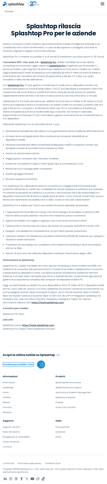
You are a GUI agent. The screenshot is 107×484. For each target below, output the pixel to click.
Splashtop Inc (48, 62)
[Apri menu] (102, 4)
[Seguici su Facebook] (21, 478)
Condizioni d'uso (53, 463)
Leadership (8, 387)
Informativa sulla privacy (30, 463)
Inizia (58, 420)
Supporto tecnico (11, 427)
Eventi (6, 392)
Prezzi (58, 436)
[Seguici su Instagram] (10, 478)
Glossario (7, 412)
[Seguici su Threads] (16, 478)
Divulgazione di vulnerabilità (16, 436)
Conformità (8, 463)
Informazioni (10, 376)
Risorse (6, 402)
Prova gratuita (62, 427)
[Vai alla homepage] (14, 4)
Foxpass (59, 402)
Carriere (7, 397)
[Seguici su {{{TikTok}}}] (43, 478)
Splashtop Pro (57, 65)
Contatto (7, 407)
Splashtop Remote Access (68, 382)
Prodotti (60, 376)
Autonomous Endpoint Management (73, 392)
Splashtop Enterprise (65, 397)
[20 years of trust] (32, 4)
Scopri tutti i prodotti (66, 407)
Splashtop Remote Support (69, 387)
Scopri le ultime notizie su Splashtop (29, 355)
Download (60, 431)
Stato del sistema (11, 431)
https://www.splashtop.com (48, 302)
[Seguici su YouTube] (32, 478)
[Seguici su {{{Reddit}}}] (37, 478)
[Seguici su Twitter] (27, 478)
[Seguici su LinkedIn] (5, 478)
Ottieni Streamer (11, 441)
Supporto (8, 420)
